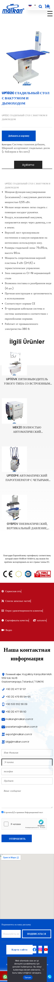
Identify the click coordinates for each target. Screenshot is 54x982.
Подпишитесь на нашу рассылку (16, 924)
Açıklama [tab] (28, 165)
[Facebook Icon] (34, 949)
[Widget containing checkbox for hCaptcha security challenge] (24, 824)
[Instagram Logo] (40, 949)
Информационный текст (34, 812)
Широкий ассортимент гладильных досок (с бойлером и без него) (26, 149)
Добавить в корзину (18, 136)
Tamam (27, 977)
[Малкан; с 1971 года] (13, 9)
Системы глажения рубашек (28, 144)
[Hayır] (42, 969)
